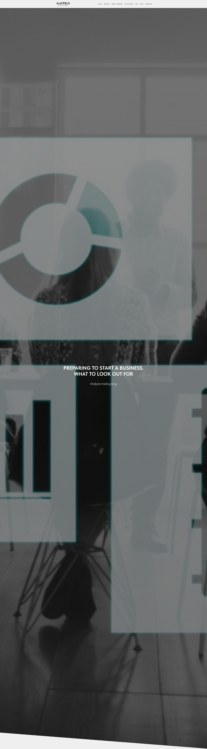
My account (129, 4)
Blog (141, 4)
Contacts (148, 4)
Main (100, 4)
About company (117, 4)
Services (107, 4)
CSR (136, 4)
